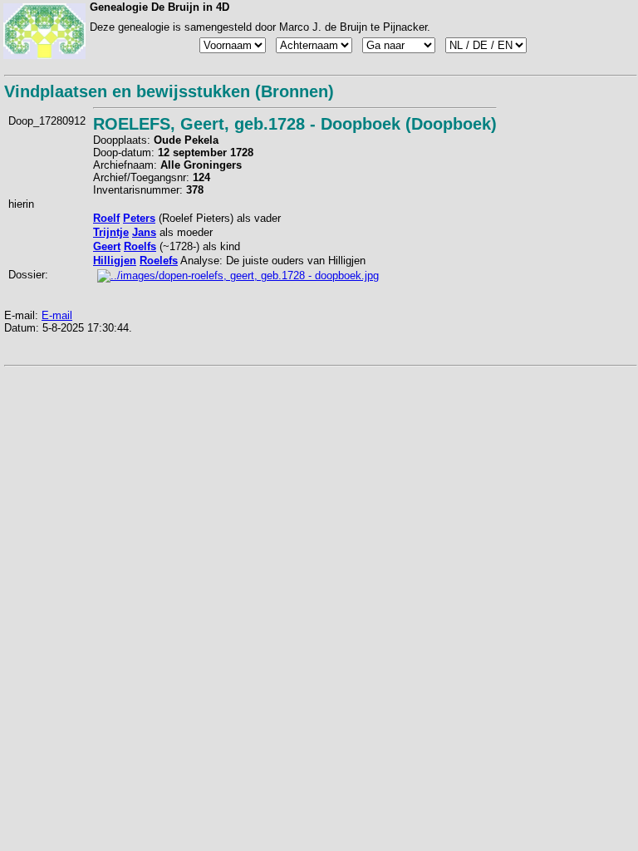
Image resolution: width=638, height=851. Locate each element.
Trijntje (111, 232)
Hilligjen (114, 260)
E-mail (57, 315)
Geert (106, 246)
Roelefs (159, 260)
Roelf (106, 218)
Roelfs (140, 246)
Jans (144, 232)
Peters (139, 218)
